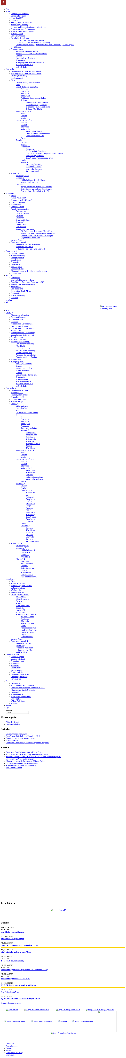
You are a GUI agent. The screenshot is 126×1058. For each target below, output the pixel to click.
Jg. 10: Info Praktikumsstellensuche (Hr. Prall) (20, 998)
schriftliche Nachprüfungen (12, 932)
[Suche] (7, 302)
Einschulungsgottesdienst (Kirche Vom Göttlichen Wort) (24, 970)
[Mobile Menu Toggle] (2, 5)
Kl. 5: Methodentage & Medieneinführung (18, 985)
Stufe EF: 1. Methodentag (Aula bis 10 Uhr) (19, 945)
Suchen (9, 710)
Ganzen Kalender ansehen (11, 1003)
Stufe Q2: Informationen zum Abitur (16, 952)
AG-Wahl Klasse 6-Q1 (10, 992)
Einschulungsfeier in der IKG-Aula (15, 978)
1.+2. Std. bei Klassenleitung (12, 961)
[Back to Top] (3, 2)
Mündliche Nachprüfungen (12, 939)
